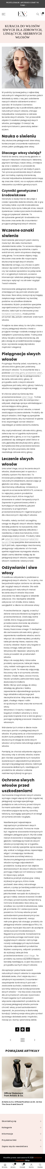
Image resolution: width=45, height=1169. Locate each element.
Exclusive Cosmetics (11, 313)
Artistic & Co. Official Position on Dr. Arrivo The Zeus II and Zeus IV (22, 1103)
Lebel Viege (27, 397)
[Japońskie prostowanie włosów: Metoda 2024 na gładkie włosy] (11, 1040)
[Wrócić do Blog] (23, 1040)
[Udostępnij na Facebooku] (17, 1029)
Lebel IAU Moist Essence (16, 539)
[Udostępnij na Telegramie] (23, 1029)
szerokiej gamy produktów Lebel (26, 372)
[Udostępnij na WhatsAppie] (28, 1029)
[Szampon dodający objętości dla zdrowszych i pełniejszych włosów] (35, 1040)
